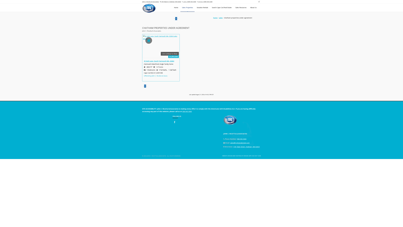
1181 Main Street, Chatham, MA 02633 (246, 147)
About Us (253, 8)
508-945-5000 (187, 111)
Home (176, 8)
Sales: (189, 2)
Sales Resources (241, 8)
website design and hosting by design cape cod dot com (241, 156)
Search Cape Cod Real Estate (222, 8)
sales (221, 18)
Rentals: (205, 2)
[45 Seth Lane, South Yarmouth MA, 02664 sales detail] (161, 37)
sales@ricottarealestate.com (240, 143)
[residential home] (148, 40)
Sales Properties (187, 8)
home (215, 18)
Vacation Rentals (202, 8)
